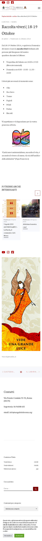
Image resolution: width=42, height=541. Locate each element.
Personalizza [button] (8, 536)
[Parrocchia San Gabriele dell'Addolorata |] (14, 7)
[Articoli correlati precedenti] (32, 193)
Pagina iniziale (6, 16)
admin (6, 39)
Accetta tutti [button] (19, 536)
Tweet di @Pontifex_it (9, 356)
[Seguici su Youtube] (3, 2)
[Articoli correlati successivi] (37, 193)
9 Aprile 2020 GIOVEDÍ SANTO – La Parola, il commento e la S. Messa (11, 230)
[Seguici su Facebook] (12, 2)
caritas (14, 16)
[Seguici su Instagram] (8, 2)
